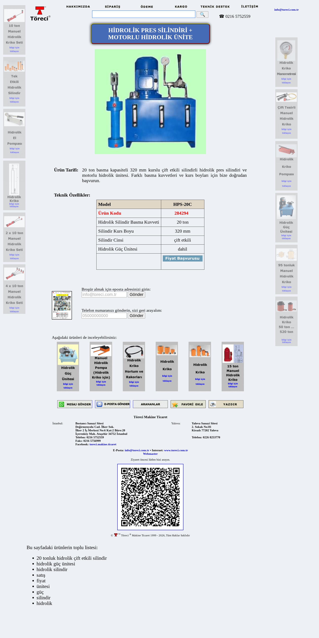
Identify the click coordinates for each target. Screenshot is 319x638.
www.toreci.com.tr (176, 450)
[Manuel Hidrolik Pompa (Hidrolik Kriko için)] (101, 390)
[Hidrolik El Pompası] (14, 157)
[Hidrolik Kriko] (14, 209)
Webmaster (150, 453)
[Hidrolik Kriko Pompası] (286, 190)
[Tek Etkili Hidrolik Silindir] (14, 106)
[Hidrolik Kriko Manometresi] (286, 86)
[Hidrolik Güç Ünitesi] (68, 390)
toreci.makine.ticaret (103, 444)
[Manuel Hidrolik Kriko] (232, 390)
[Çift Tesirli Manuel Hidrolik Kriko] (286, 138)
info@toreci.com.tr (286, 9)
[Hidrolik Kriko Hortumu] (134, 390)
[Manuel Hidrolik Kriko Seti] (14, 54)
